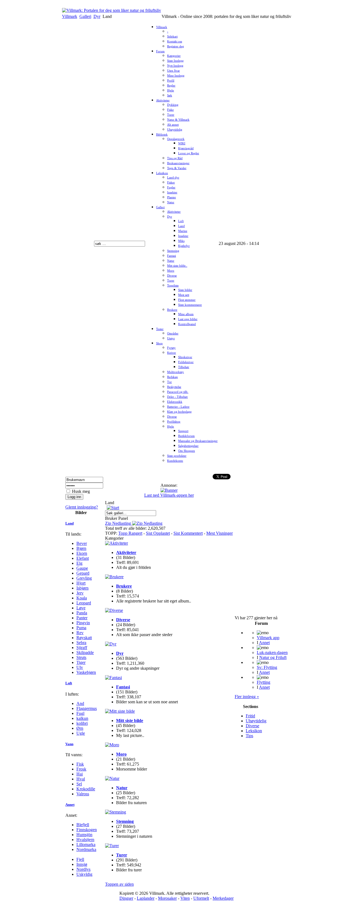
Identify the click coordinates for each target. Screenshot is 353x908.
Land (181, 226)
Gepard (82, 573)
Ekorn (81, 553)
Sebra (81, 642)
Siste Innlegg (175, 60)
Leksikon (162, 173)
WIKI (181, 143)
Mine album (186, 314)
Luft (181, 221)
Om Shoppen (186, 450)
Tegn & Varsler (176, 168)
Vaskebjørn (86, 672)
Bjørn (81, 548)
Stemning (173, 250)
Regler (171, 85)
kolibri (82, 723)
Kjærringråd (186, 148)
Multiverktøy (175, 372)
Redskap (172, 377)
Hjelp (170, 90)
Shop (159, 343)
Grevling (84, 578)
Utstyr (171, 338)
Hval (80, 779)
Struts (81, 657)
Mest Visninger (219, 533)
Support (183, 431)
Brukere (172, 309)
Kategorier (174, 55)
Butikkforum (186, 435)
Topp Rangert (130, 533)
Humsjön (84, 834)
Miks (181, 240)
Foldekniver (186, 362)
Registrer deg (175, 46)
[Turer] (112, 845)
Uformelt (201, 898)
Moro (170, 270)
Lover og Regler (188, 153)
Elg (79, 563)
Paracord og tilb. (177, 391)
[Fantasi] (113, 677)
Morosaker (167, 898)
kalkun (82, 718)
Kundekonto (175, 460)
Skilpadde (85, 652)
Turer (170, 114)
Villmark (69, 16)
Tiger (80, 662)
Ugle (80, 733)
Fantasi (171, 255)
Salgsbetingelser (188, 445)
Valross (82, 793)
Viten (185, 898)
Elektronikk (174, 401)
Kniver (171, 352)
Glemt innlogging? (81, 507)
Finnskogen (86, 829)
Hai (79, 774)
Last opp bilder (187, 319)
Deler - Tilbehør (177, 396)
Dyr (96, 16)
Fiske (170, 109)
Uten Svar (173, 70)
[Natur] (112, 778)
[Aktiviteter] (116, 543)
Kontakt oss (174, 41)
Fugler (171, 187)
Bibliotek (162, 134)
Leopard (83, 603)
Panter (81, 617)
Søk (169, 95)
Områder (172, 333)
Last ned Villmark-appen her (169, 495)
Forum (160, 51)
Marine (182, 231)
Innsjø (81, 864)
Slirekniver (185, 357)
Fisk (80, 764)
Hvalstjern (85, 839)
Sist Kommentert (188, 533)
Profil (170, 80)
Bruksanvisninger (178, 163)
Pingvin (83, 622)
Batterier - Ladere (178, 406)
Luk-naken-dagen (272, 652)
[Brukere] (114, 576)
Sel (79, 784)
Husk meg (81, 491)
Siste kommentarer (190, 304)
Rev (80, 632)
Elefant (82, 558)
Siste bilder (185, 289)
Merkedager (223, 898)
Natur (170, 202)
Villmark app (268, 637)
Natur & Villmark (178, 119)
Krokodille (85, 789)
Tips (249, 735)
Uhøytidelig (174, 129)
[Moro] (112, 744)
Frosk (81, 769)
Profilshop (173, 421)
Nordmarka (86, 849)
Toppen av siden (119, 884)
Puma (81, 627)
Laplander (145, 898)
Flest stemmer (187, 299)
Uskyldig (84, 874)
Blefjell (82, 824)
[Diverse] (114, 610)
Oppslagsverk (175, 138)
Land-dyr (173, 177)
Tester (160, 329)
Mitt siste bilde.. (177, 265)
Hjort (80, 583)
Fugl (80, 713)
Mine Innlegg (175, 75)
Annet (69, 804)
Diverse (172, 275)
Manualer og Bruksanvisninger (198, 440)
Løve (80, 608)
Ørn (79, 728)
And (80, 703)
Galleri (85, 16)
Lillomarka (85, 844)
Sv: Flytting (267, 667)
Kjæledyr (184, 245)
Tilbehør (183, 367)
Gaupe (82, 568)
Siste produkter (176, 455)
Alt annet (173, 124)
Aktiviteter (163, 100)
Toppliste (173, 285)
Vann (69, 744)
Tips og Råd (175, 158)
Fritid (250, 716)
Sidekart (172, 36)
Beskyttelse (174, 386)
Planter (171, 197)
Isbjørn (82, 588)
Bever (81, 543)
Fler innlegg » (247, 696)
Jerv (80, 593)
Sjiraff (81, 647)
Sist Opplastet (158, 533)
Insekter (172, 192)
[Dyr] (110, 644)
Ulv (79, 667)
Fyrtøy (171, 347)
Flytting (263, 682)
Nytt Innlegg (175, 65)
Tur (169, 381)
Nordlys (83, 869)
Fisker (171, 182)
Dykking (172, 104)
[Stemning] (115, 812)
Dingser (126, 898)
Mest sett (183, 294)
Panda (81, 612)
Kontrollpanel (187, 324)
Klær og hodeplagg (179, 411)
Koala (81, 598)
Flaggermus (86, 708)
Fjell (80, 859)
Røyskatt (84, 637)
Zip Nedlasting (118, 523)
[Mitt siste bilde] (120, 711)
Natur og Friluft (273, 657)
